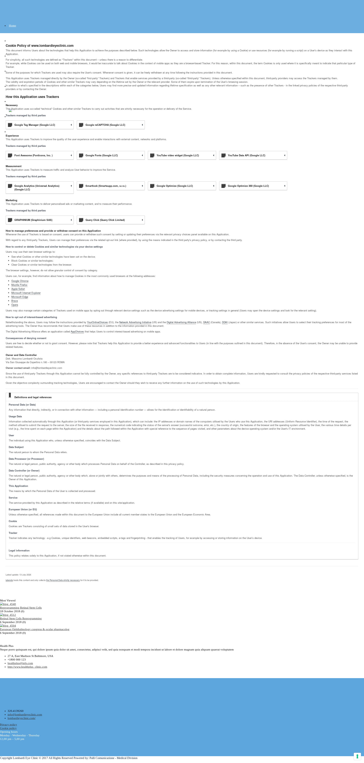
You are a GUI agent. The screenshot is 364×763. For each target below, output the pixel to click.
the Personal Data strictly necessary (63, 580)
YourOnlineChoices (97, 322)
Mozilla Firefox (19, 285)
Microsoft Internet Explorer (26, 293)
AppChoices (77, 331)
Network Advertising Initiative (135, 322)
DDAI (225, 322)
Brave (14, 301)
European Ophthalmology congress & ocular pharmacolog (34, 629)
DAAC (206, 322)
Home (12, 25)
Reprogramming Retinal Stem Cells (21, 607)
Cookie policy (8, 728)
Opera (14, 304)
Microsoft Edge (19, 297)
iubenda (9, 580)
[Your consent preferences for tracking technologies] (357, 756)
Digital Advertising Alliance (181, 322)
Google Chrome (19, 281)
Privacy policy (8, 724)
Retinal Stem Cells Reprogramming (21, 618)
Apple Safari (18, 289)
